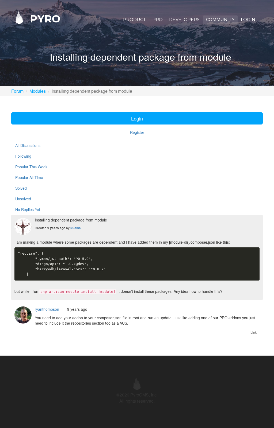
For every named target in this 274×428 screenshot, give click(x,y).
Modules (37, 91)
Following (23, 156)
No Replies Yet (27, 209)
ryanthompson (47, 309)
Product (134, 19)
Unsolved (23, 198)
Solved (21, 188)
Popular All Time (29, 177)
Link (253, 332)
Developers (184, 19)
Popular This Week (31, 166)
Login (248, 19)
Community (220, 19)
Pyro (43, 18)
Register (137, 132)
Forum (17, 91)
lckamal (76, 227)
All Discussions (27, 145)
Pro (158, 19)
